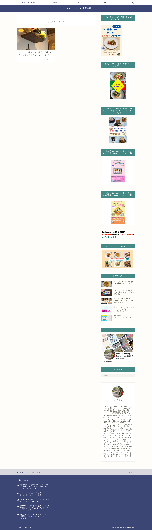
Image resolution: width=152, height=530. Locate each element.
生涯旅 (104, 2)
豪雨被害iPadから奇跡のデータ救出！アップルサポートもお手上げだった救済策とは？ (34, 486)
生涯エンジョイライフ (29, 2)
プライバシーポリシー (25, 527)
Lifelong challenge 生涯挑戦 (76, 8)
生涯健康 (54, 2)
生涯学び (79, 2)
